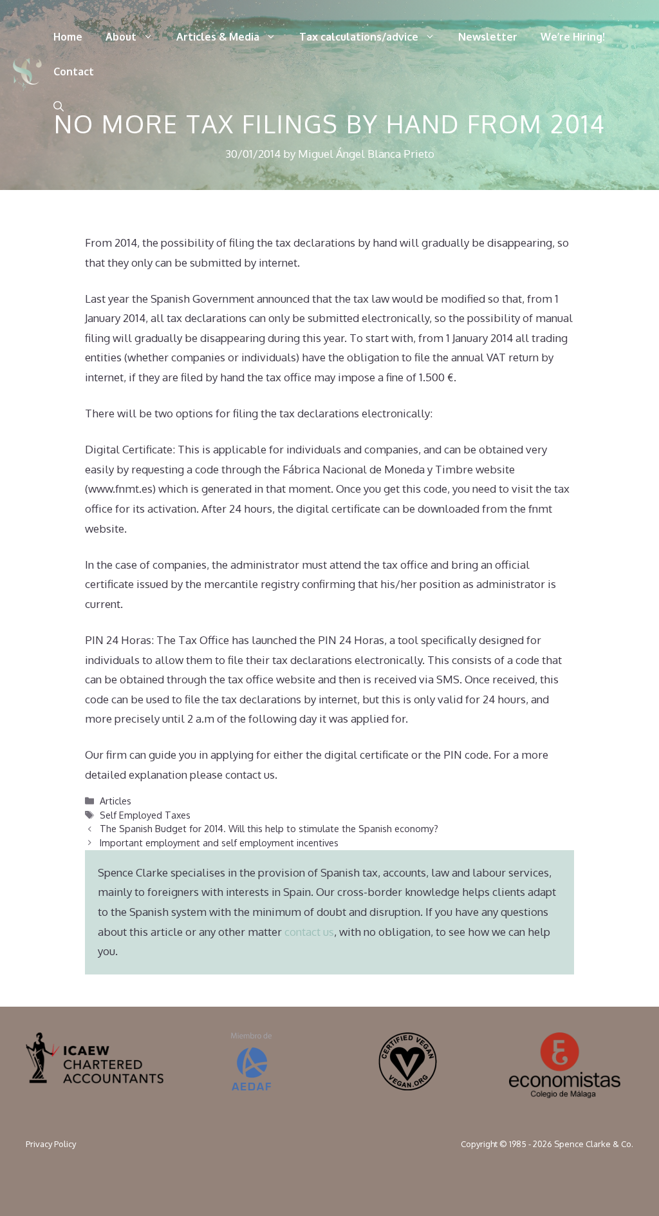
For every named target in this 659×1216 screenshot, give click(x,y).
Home (67, 36)
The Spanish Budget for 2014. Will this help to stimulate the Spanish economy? (269, 828)
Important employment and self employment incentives (219, 842)
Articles (115, 800)
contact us (309, 931)
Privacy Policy (51, 1144)
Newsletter (487, 36)
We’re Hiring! (573, 36)
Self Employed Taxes (145, 815)
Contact (73, 71)
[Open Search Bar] (58, 106)
